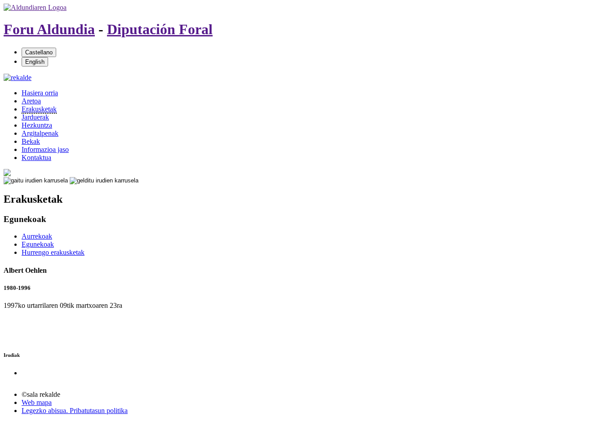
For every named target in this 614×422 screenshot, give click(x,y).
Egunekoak (38, 244)
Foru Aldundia (49, 29)
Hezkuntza (37, 125)
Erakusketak (39, 109)
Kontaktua (36, 157)
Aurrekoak (37, 236)
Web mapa (37, 402)
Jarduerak (35, 117)
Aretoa (31, 101)
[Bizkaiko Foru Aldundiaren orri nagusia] (35, 7)
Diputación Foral (160, 29)
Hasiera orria (40, 93)
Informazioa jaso (45, 149)
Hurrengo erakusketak (53, 252)
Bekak (31, 141)
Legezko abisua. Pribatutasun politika (75, 410)
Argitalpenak (40, 133)
